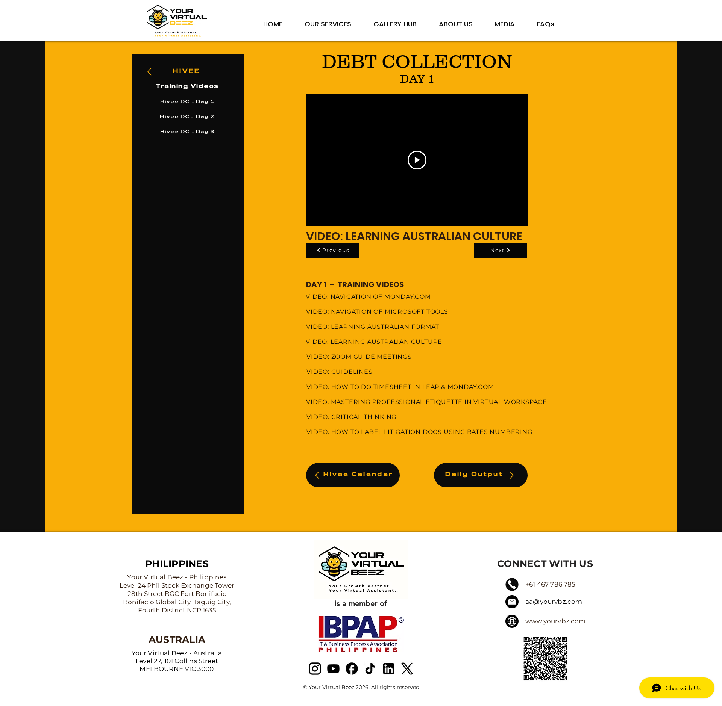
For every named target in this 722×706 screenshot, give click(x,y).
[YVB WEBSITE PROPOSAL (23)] (370, 668)
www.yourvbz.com (555, 621)
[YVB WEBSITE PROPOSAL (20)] (315, 668)
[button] (361, 569)
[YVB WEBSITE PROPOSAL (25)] (407, 668)
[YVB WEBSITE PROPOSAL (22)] (351, 668)
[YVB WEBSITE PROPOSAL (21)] (333, 668)
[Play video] (417, 160)
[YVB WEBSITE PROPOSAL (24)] (388, 668)
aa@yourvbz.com (553, 601)
